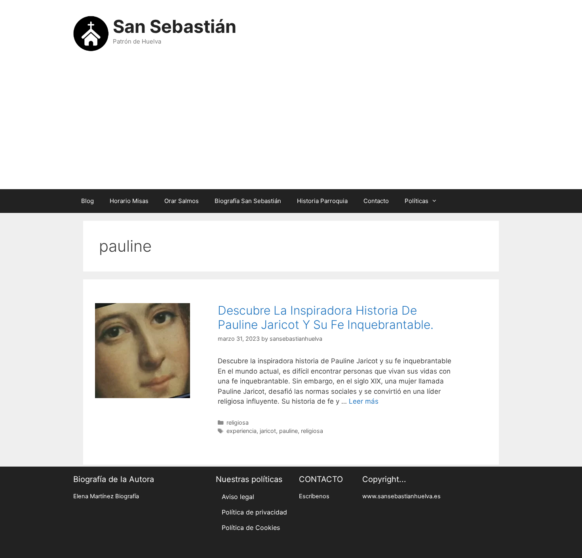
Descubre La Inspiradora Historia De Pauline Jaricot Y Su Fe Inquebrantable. (326, 317)
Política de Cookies (251, 527)
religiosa (237, 422)
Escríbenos (314, 496)
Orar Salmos (181, 201)
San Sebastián (174, 26)
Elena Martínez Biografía (106, 496)
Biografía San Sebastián (248, 201)
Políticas (416, 201)
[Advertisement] (291, 125)
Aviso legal (238, 497)
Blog (87, 201)
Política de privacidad (254, 512)
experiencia (241, 430)
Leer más (363, 401)
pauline (288, 430)
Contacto (376, 201)
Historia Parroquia (322, 201)
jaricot (268, 430)
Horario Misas (129, 201)
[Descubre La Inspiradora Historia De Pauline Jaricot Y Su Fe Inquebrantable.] (142, 396)
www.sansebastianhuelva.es (401, 496)
